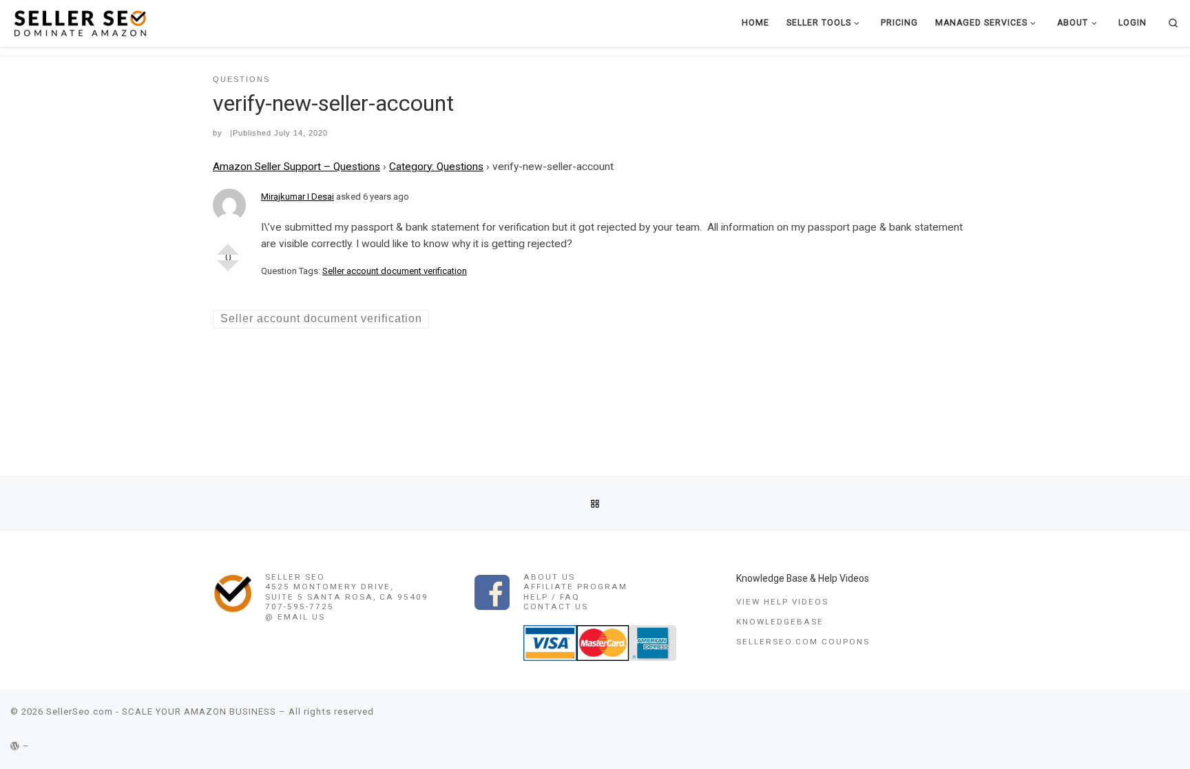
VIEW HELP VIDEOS (782, 602)
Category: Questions (436, 166)
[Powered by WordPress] (15, 745)
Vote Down (228, 271)
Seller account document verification (394, 271)
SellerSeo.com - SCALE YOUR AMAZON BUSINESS (161, 711)
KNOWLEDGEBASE (780, 621)
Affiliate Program (575, 586)
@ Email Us (295, 617)
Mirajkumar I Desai (297, 196)
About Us (549, 577)
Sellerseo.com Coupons (803, 641)
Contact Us (555, 606)
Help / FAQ (551, 597)
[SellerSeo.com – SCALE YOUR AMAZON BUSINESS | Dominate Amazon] (79, 22)
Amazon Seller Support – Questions (296, 166)
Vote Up (228, 244)
